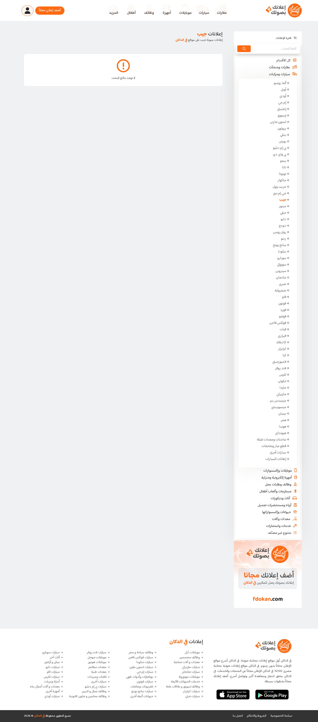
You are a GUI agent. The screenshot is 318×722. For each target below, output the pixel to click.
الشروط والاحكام (256, 716)
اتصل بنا (238, 716)
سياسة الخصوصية (281, 716)
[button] (268, 60)
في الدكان (39, 716)
